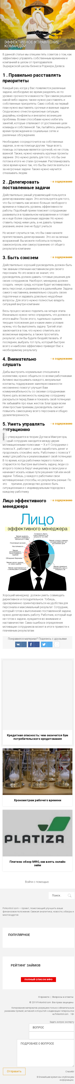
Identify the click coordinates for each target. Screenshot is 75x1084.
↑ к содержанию (61, 181)
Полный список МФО (38, 979)
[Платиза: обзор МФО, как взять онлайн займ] (37, 833)
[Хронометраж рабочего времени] (37, 771)
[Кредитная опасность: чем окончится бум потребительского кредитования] (37, 695)
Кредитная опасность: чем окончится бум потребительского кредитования (37, 736)
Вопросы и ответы (62, 997)
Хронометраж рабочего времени (37, 800)
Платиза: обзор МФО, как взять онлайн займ (37, 863)
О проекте (43, 997)
